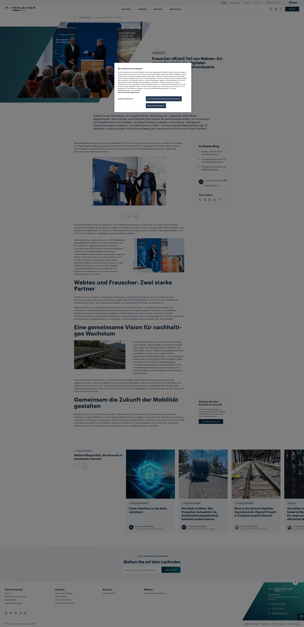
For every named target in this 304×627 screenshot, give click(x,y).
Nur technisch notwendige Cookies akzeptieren (163, 98)
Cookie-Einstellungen (125, 98)
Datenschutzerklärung (125, 92)
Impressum (136, 92)
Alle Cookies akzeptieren (156, 105)
